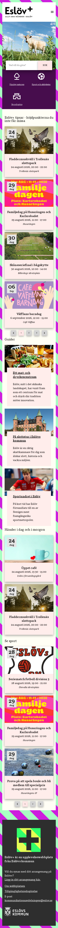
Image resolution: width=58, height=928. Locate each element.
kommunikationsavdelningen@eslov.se (28, 900)
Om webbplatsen (15, 886)
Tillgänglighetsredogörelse (21, 891)
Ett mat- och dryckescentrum (25, 375)
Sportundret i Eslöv (26, 496)
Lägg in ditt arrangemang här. (23, 880)
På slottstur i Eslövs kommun (26, 438)
